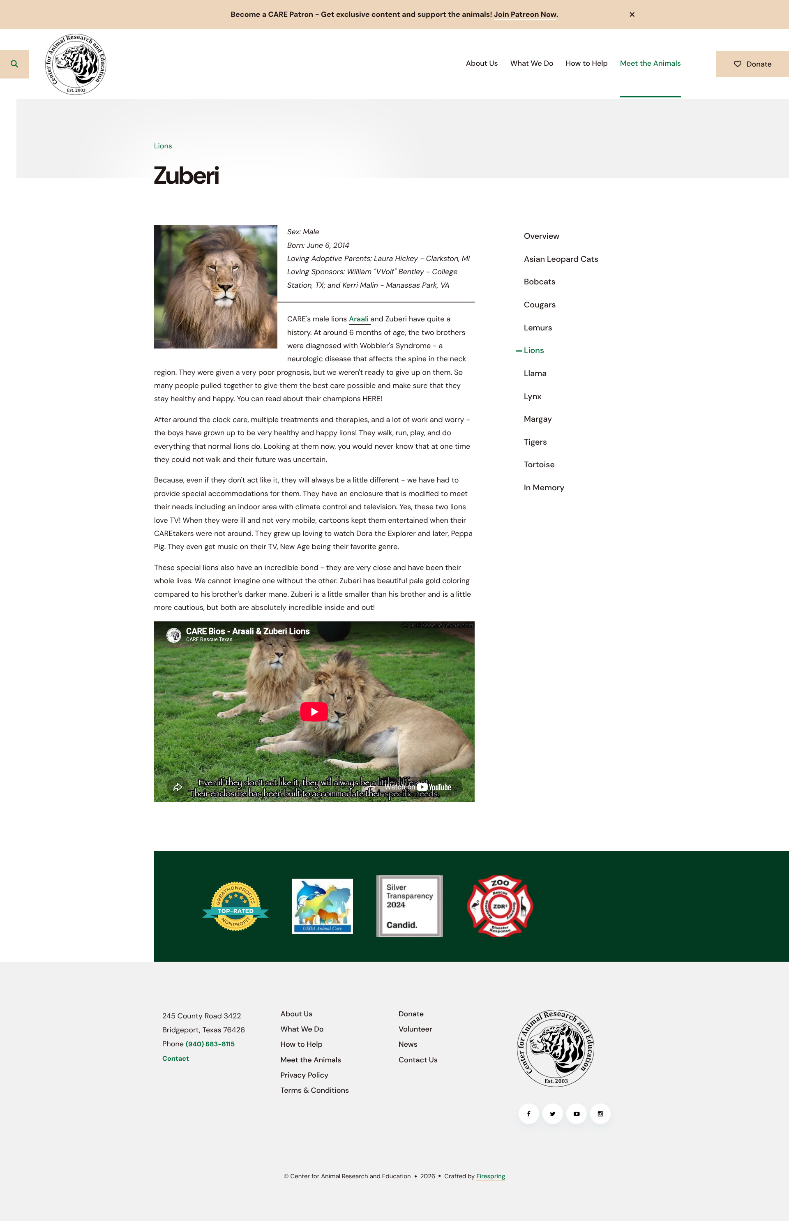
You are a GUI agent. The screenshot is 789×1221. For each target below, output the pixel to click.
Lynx (533, 396)
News (408, 1044)
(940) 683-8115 (210, 1044)
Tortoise (539, 464)
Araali (359, 319)
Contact (175, 1059)
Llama (535, 373)
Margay (538, 419)
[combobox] (45, 64)
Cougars (540, 305)
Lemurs (538, 328)
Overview (541, 236)
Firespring (490, 1176)
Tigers (535, 442)
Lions (534, 350)
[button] (632, 14)
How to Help (587, 63)
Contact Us (418, 1060)
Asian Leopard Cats (561, 259)
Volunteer (415, 1029)
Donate (758, 64)
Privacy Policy (305, 1075)
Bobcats (540, 282)
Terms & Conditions (315, 1090)
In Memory (544, 487)
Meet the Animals (650, 63)
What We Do (532, 63)
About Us (482, 63)
